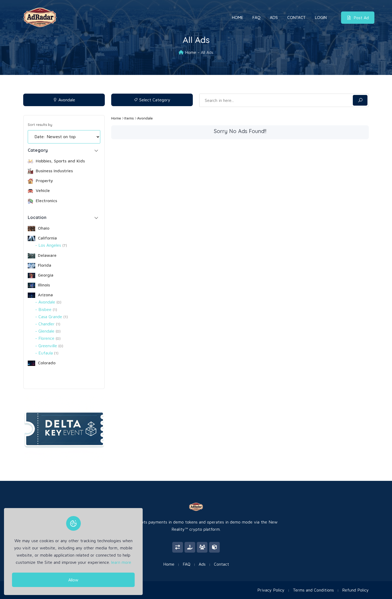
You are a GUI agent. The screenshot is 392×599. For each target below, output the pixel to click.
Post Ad (361, 17)
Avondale (66, 99)
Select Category (154, 99)
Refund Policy (355, 590)
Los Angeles (52, 245)
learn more (121, 562)
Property (43, 180)
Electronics (45, 200)
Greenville (50, 345)
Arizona (45, 294)
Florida (44, 265)
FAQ (257, 17)
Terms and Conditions (313, 590)
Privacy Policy (271, 590)
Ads (274, 17)
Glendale (48, 331)
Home (237, 17)
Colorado (46, 362)
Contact (296, 17)
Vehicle (42, 190)
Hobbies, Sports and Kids (59, 160)
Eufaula (47, 352)
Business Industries (53, 170)
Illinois (43, 284)
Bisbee (47, 309)
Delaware (47, 255)
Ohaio (43, 228)
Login (321, 17)
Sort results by (40, 124)
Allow (73, 579)
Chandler (48, 323)
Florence (48, 338)
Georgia (45, 275)
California (47, 237)
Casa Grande (52, 316)
